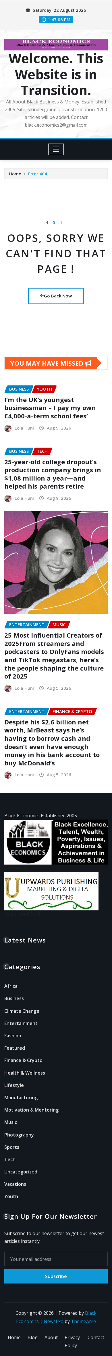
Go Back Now (58, 296)
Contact (96, 1337)
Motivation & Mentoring (31, 1110)
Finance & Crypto (23, 1060)
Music (10, 1122)
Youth (11, 1196)
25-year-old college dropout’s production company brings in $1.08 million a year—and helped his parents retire (52, 474)
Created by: (16, 868)
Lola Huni (24, 428)
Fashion (12, 1035)
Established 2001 (22, 914)
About (51, 1337)
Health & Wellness (24, 1073)
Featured (14, 1048)
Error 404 (37, 174)
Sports (11, 1147)
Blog (33, 1337)
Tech (10, 1159)
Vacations (15, 1184)
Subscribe (56, 1276)
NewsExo (53, 1321)
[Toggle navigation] (56, 149)
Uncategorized (20, 1172)
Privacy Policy (72, 1341)
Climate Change (21, 1011)
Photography (19, 1135)
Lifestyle (14, 1085)
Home (15, 174)
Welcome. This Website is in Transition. (56, 74)
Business (14, 998)
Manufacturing (21, 1097)
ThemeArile (83, 1321)
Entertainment (21, 1023)
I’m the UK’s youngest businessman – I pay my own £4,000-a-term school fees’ (50, 407)
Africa (11, 986)
